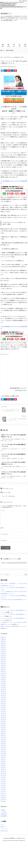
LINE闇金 (3, 810)
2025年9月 (3, 657)
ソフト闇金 (3, 812)
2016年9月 (3, 801)
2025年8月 (3, 659)
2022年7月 (3, 723)
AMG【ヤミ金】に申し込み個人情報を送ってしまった (13, 626)
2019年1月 (3, 757)
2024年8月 (3, 681)
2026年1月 (3, 649)
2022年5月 (3, 727)
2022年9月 (3, 721)
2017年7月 (3, 781)
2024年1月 (3, 691)
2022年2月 (3, 733)
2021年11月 (3, 739)
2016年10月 (3, 799)
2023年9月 (3, 699)
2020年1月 (3, 747)
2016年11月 (3, 797)
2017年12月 (3, 771)
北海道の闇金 (4, 814)
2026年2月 (3, 647)
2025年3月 (3, 667)
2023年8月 (3, 701)
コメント (3, 510)
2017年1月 (3, 793)
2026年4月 (3, 643)
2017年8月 (3, 779)
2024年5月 (3, 685)
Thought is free (22, 840)
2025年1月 (3, 671)
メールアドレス (4, 534)
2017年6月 (3, 783)
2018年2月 (3, 767)
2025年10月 (3, 655)
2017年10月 (3, 775)
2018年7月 (3, 759)
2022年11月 (3, 717)
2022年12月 (3, 715)
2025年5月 (3, 665)
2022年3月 (3, 731)
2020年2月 (3, 745)
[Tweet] (2, 70)
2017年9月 (3, 777)
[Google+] (8, 70)
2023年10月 (3, 697)
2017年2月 (3, 791)
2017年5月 (3, 785)
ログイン (3, 824)
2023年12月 (3, 693)
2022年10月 (3, 719)
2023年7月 (3, 703)
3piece (25, 390)
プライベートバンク (23, 388)
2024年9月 (3, 679)
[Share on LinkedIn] (12, 70)
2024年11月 (3, 675)
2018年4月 (3, 763)
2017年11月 (3, 773)
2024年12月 (3, 673)
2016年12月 (3, 795)
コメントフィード (5, 828)
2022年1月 (3, 735)
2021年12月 (3, 737)
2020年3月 (3, 743)
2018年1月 (3, 769)
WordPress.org (4, 830)
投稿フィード (4, 826)
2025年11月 (3, 653)
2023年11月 (3, 695)
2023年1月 (3, 713)
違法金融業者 (14, 388)
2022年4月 (3, 729)
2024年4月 (3, 687)
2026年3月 (3, 645)
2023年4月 (3, 709)
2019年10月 (3, 753)
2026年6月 (3, 639)
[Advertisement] (14, 33)
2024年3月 (3, 689)
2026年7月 (3, 637)
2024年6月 (3, 683)
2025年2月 (3, 669)
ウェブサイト (4, 540)
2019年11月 (3, 751)
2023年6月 (3, 705)
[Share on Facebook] (5, 70)
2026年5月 (3, 641)
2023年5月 (3, 707)
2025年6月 (3, 663)
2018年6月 (3, 761)
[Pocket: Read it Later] (15, 70)
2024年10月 (3, 677)
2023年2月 (3, 711)
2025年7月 (3, 661)
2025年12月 (3, 651)
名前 (2, 527)
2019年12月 (3, 749)
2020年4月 (3, 741)
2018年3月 (3, 765)
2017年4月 (3, 787)
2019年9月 (3, 755)
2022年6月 (3, 725)
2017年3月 (3, 789)
